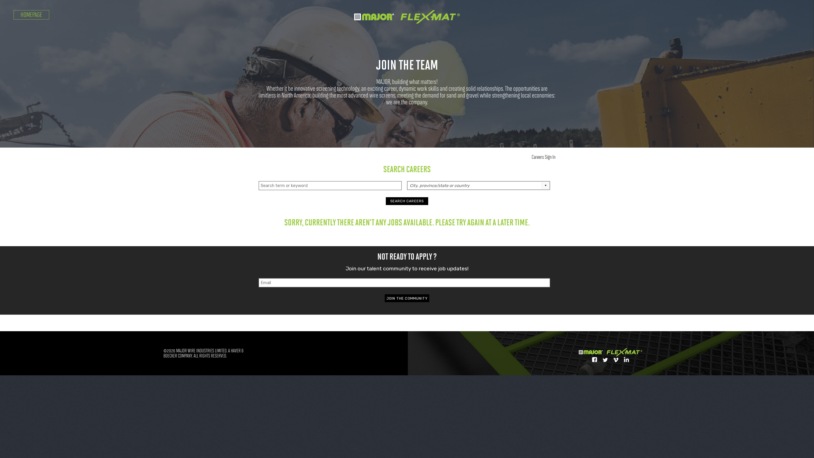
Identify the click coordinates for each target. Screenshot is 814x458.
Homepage (31, 14)
